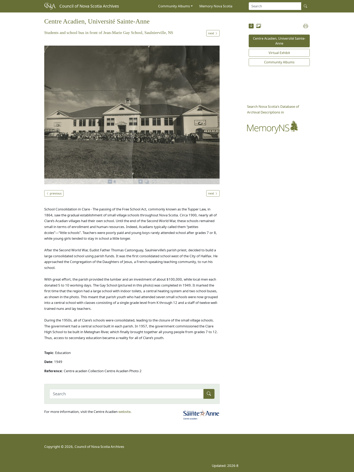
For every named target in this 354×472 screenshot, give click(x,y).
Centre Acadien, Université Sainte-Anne (279, 41)
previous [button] (55, 193)
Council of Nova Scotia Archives (89, 6)
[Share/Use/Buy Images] (258, 26)
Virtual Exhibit (279, 53)
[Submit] (208, 394)
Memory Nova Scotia (215, 6)
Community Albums (174, 6)
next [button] (211, 33)
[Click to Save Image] (251, 26)
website (124, 411)
